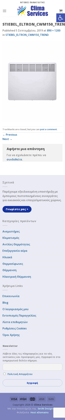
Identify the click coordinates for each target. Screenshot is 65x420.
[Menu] (4, 11)
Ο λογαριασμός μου (15, 309)
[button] (60, 17)
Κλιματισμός (10, 238)
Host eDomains (39, 412)
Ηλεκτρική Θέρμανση (16, 276)
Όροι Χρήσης (11, 335)
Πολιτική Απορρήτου (20, 374)
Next (7, 139)
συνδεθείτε (14, 159)
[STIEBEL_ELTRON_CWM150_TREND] (32, 81)
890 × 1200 (53, 30)
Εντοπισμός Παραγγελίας (19, 315)
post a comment (48, 129)
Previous (9, 134)
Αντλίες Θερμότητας (16, 244)
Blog (5, 302)
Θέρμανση (9, 270)
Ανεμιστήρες (11, 231)
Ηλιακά (7, 257)
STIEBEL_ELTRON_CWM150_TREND (27, 35)
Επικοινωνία (11, 296)
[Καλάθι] (60, 11)
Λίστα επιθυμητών (15, 322)
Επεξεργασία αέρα (14, 251)
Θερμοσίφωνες (12, 264)
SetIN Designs (46, 408)
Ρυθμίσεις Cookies (14, 328)
